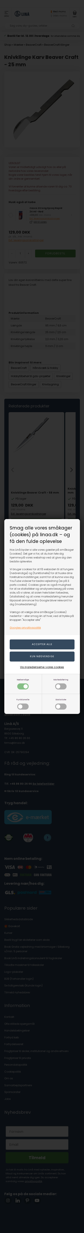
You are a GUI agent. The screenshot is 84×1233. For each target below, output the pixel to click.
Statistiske (60, 699)
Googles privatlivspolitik (25, 627)
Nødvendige (23, 679)
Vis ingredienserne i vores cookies (42, 667)
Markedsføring (60, 679)
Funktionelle (23, 699)
